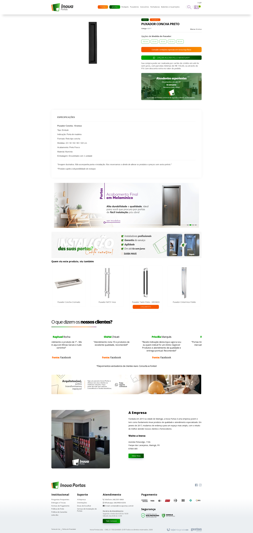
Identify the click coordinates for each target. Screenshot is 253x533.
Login (200, 2)
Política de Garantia (59, 512)
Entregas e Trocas (58, 503)
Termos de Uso (55, 529)
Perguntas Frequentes (60, 500)
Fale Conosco (111, 521)
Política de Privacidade (69, 529)
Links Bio (54, 515)
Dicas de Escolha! (84, 506)
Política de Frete (57, 509)
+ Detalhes (69, 285)
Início (145, 20)
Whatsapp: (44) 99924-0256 (115, 503)
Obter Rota (136, 456)
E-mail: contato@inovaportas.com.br (119, 506)
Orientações (82, 503)
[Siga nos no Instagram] (200, 485)
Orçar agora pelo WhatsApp (173, 57)
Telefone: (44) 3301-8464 (114, 500)
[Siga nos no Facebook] (196, 485)
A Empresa (81, 500)
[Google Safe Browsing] (168, 515)
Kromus (199, 29)
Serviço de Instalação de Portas (87, 510)
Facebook (80, 357)
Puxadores (155, 20)
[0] (196, 8)
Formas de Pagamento (60, 506)
